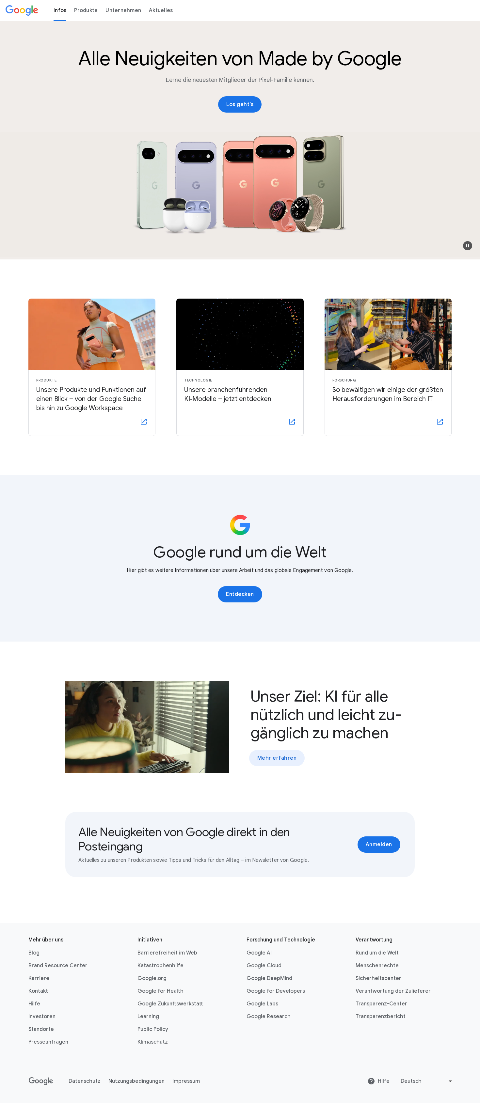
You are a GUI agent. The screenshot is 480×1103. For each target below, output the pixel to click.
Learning (148, 1016)
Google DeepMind (269, 978)
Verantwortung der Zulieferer (393, 991)
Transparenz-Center (381, 1004)
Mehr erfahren (277, 758)
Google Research (269, 1016)
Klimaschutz (152, 1042)
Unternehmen (123, 10)
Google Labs (262, 1004)
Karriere (38, 978)
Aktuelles (161, 10)
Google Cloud (264, 965)
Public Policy (152, 1029)
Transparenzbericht (381, 1016)
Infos (60, 10)
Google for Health (160, 991)
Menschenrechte (377, 965)
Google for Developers (276, 991)
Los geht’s (239, 104)
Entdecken (240, 594)
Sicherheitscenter (378, 978)
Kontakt (38, 991)
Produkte (86, 10)
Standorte (41, 1029)
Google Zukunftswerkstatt (170, 1004)
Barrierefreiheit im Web (167, 953)
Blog (34, 953)
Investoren (42, 1016)
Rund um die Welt (377, 953)
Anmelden (379, 844)
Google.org (152, 978)
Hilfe (34, 1004)
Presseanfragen (48, 1042)
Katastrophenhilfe (160, 965)
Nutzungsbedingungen (136, 1081)
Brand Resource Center (58, 965)
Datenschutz (85, 1081)
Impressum (186, 1081)
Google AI (259, 953)
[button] (467, 246)
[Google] (22, 10)
